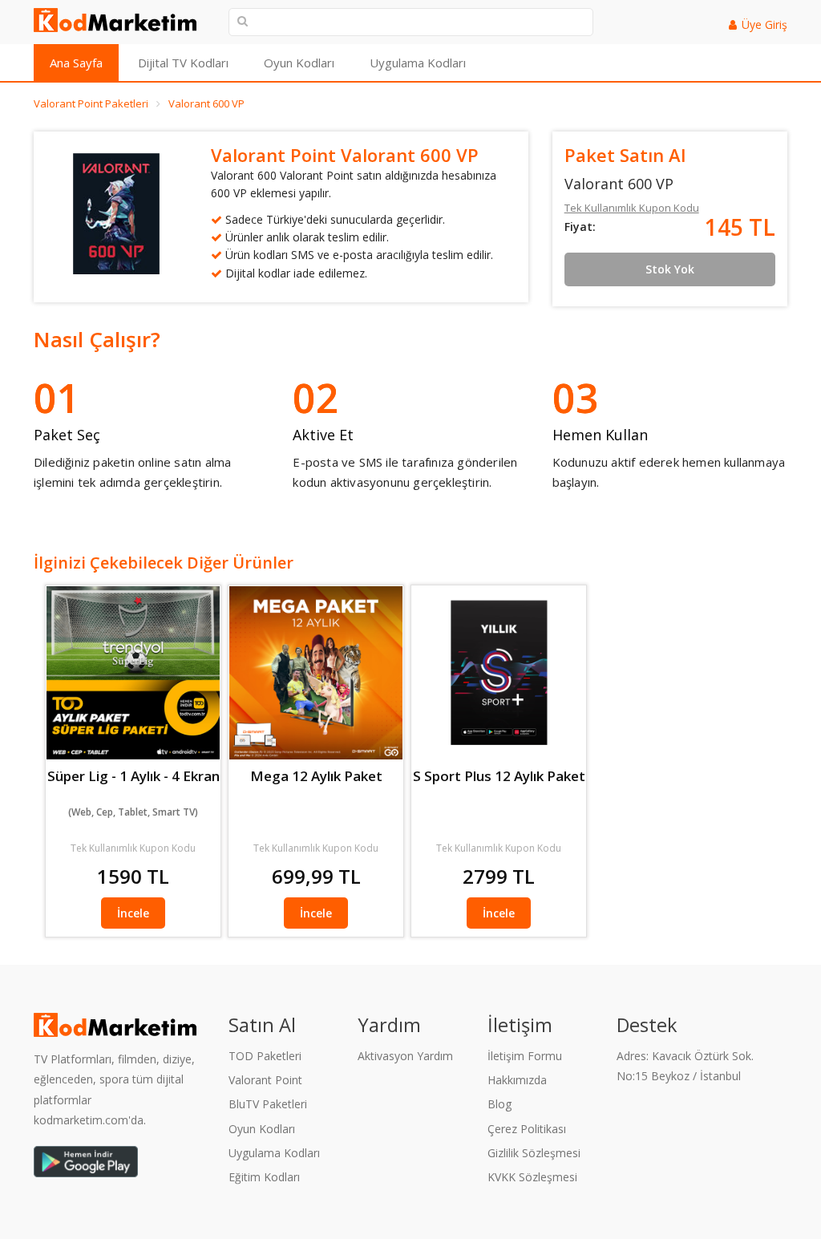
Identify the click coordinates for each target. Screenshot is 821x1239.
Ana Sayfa (76, 63)
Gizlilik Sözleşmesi (533, 1152)
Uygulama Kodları (418, 63)
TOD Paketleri (265, 1055)
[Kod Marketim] (119, 20)
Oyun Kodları (299, 63)
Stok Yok (669, 269)
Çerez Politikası (526, 1128)
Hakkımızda (517, 1079)
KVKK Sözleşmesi (532, 1176)
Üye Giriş (764, 24)
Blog (499, 1103)
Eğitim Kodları (264, 1176)
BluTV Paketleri (268, 1103)
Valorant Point (265, 1079)
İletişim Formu (524, 1055)
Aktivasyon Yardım (405, 1055)
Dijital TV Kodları (183, 63)
